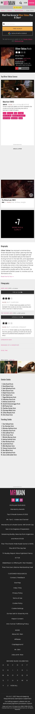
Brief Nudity (27, 58)
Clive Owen (8, 415)
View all (11, 360)
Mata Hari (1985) (8, 102)
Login (25, 3)
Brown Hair (23, 60)
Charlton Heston (9, 408)
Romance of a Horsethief (10, 345)
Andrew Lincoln (9, 401)
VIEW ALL (12, 685)
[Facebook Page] (13, 500)
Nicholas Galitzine (10, 428)
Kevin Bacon (8, 390)
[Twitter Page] (17, 500)
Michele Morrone (9, 437)
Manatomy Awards (17, 509)
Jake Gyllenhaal (9, 388)
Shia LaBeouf (8, 433)
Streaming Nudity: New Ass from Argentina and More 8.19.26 (17, 536)
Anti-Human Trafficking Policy (17, 624)
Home (3, 10)
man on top (7, 115)
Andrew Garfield (9, 439)
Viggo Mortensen (9, 397)
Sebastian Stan (9, 399)
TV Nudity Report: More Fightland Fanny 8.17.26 (17, 555)
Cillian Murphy (9, 413)
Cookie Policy (17, 603)
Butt (4, 113)
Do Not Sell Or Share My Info (17, 613)
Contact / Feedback (17, 577)
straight (20, 113)
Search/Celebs (19, 10)
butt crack (6, 118)
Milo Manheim (9, 446)
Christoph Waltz (9, 410)
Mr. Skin (17, 649)
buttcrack (14, 118)
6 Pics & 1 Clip (17, 317)
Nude (20, 118)
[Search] (21, 3)
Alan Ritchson (8, 441)
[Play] (17, 89)
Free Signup (17, 28)
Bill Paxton (8, 406)
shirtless (10, 113)
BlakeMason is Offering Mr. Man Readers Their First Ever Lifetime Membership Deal (17, 565)
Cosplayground (17, 644)
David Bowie (8, 386)
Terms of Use (19, 41)
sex (15, 113)
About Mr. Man (17, 634)
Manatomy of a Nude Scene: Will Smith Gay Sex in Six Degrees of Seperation (17, 527)
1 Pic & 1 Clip (17, 292)
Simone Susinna (9, 448)
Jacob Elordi (8, 444)
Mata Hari (4, 288)
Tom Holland (8, 424)
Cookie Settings (17, 608)
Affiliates (17, 639)
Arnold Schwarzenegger (11, 404)
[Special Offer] (17, 164)
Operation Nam (6, 339)
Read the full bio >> (7, 276)
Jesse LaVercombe (10, 455)
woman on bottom (19, 115)
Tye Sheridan (8, 426)
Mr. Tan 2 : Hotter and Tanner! (17, 519)
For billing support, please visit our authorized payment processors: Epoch (17, 702)
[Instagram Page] (21, 500)
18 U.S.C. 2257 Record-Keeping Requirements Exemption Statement (17, 697)
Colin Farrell (8, 384)
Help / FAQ (17, 588)
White (17, 60)
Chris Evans (8, 435)
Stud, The (4, 350)
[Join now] (31, 3)
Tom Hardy (8, 395)
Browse (9, 10)
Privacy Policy (27, 39)
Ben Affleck (8, 450)
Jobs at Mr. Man (17, 655)
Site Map (17, 583)
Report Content (17, 619)
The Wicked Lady (7, 313)
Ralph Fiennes (9, 393)
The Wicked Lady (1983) (9, 200)
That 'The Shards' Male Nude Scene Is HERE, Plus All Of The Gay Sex (17, 546)
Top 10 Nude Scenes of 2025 (17, 514)
